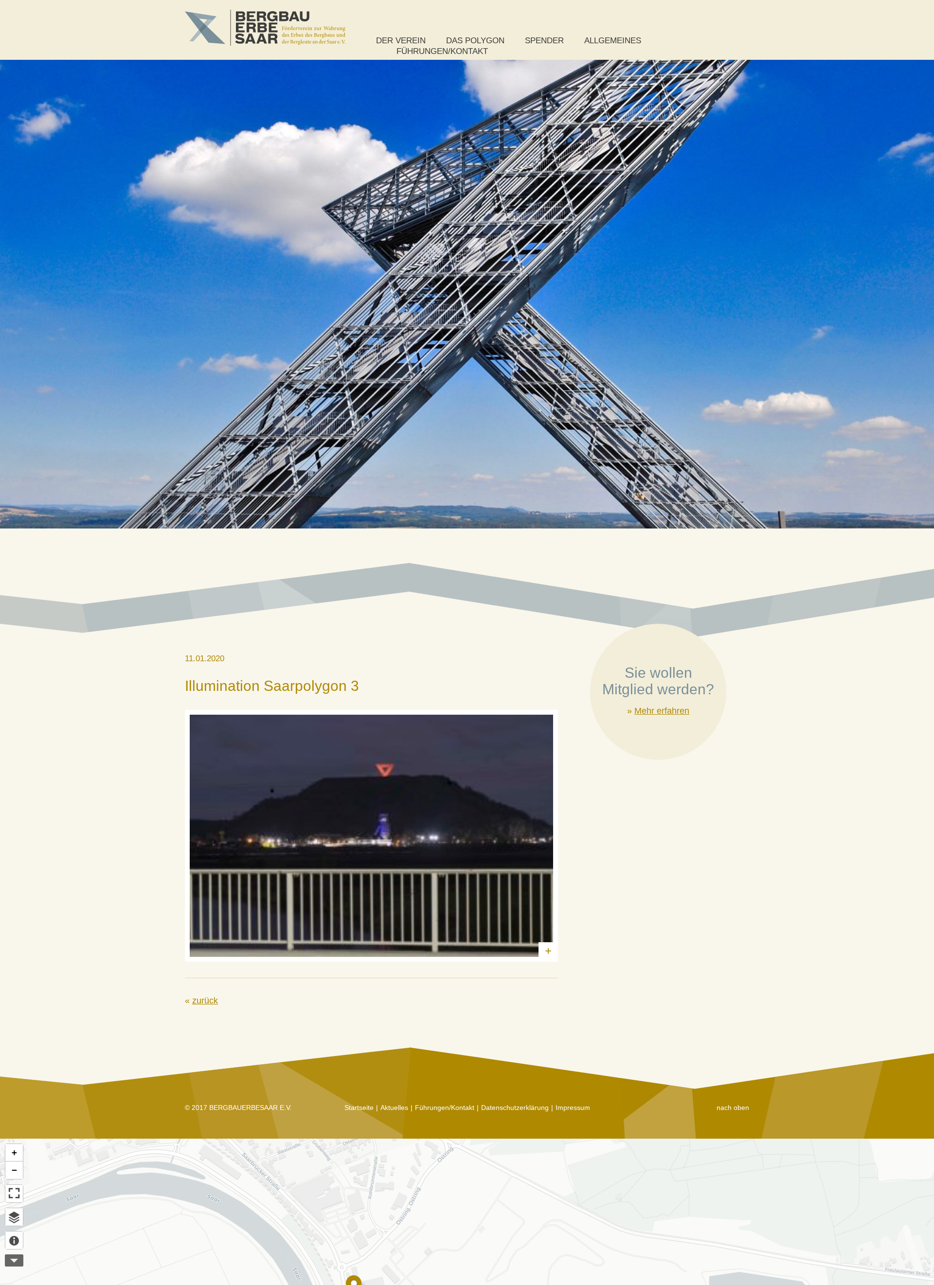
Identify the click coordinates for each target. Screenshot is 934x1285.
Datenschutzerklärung (515, 1107)
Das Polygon (475, 40)
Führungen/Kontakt (442, 51)
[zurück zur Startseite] (265, 27)
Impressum (573, 1107)
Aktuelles (394, 1107)
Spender (544, 40)
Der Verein (401, 40)
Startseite (359, 1107)
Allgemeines (612, 40)
